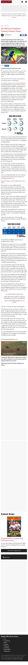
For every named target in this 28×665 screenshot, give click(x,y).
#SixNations (9, 298)
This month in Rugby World (14, 550)
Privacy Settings (19, 658)
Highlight (7, 65)
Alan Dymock (7, 34)
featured (7, 26)
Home (2, 26)
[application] (14, 348)
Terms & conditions (7, 658)
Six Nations (22, 85)
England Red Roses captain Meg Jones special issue (12, 539)
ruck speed (20, 83)
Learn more (14, 17)
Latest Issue (7, 514)
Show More (7, 557)
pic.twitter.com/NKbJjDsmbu (18, 298)
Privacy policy (14, 658)
